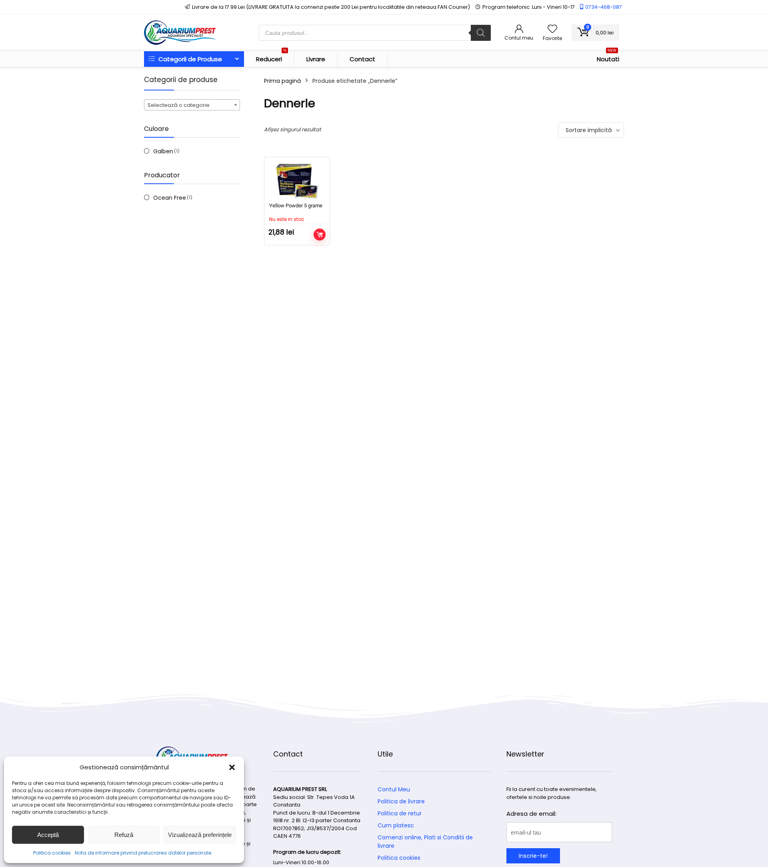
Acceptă (48, 834)
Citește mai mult (320, 235)
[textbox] (192, 105)
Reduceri (271, 57)
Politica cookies (52, 852)
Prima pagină (282, 81)
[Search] (481, 33)
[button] (232, 767)
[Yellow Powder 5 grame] (297, 181)
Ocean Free (169, 198)
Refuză (123, 834)
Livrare (315, 59)
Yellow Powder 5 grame (295, 206)
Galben (163, 151)
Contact (362, 59)
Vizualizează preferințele (200, 834)
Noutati (608, 57)
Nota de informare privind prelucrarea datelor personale (143, 852)
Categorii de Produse (189, 59)
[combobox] (192, 104)
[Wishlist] (552, 29)
